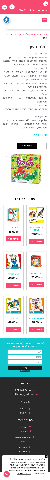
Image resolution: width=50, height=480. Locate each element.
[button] (44, 20)
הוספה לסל (27, 145)
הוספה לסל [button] (36, 241)
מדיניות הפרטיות (24, 473)
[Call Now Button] (7, 474)
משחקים (31, 34)
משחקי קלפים (19, 34)
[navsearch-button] (12, 6)
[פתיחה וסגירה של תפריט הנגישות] (6, 20)
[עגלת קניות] (4, 7)
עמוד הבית (42, 34)
